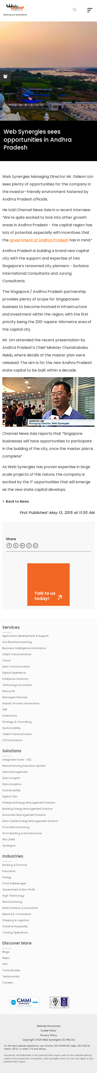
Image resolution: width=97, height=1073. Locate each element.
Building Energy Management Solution (27, 809)
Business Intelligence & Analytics (24, 648)
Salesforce (9, 716)
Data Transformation (16, 666)
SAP (4, 709)
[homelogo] (15, 10)
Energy (6, 877)
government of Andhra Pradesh (39, 240)
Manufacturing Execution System (24, 766)
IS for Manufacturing (15, 827)
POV (5, 964)
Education (9, 871)
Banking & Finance (14, 865)
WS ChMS (8, 839)
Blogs (6, 952)
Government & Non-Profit (18, 889)
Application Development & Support (25, 636)
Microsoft (8, 691)
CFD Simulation (12, 740)
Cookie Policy (48, 1030)
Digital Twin (9, 796)
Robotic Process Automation (21, 703)
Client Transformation (16, 654)
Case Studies (11, 970)
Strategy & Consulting (17, 722)
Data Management (15, 772)
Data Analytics (12, 784)
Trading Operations (15, 932)
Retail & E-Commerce (16, 914)
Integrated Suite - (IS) (16, 759)
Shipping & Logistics (15, 920)
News (6, 958)
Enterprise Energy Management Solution (28, 802)
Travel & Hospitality (15, 926)
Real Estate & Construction (20, 908)
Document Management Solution (24, 815)
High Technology (13, 896)
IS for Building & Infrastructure (22, 833)
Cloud (6, 660)
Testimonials (11, 976)
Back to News (17, 501)
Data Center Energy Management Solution (30, 821)
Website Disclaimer (49, 1026)
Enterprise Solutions (15, 679)
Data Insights (11, 778)
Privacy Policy (48, 1035)
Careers (7, 982)
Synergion (9, 845)
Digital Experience (14, 673)
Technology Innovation (17, 685)
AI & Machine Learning (17, 642)
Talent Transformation (17, 734)
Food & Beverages (14, 883)
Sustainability (11, 728)
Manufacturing (12, 902)
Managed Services (15, 697)
